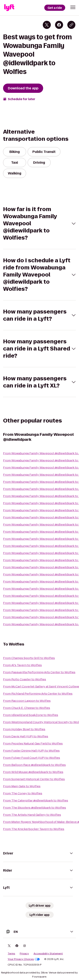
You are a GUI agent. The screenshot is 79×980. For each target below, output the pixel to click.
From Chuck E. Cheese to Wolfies (26, 708)
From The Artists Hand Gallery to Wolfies (32, 815)
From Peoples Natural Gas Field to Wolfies (33, 743)
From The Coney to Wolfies (22, 793)
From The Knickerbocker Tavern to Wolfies (33, 829)
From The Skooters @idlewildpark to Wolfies (34, 808)
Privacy (24, 953)
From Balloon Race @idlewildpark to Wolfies (34, 765)
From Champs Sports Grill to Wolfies (29, 658)
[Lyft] (9, 8)
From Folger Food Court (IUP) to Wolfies (31, 758)
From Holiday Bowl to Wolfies (24, 729)
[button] (73, 7)
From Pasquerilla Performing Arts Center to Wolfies (39, 672)
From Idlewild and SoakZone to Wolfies (30, 715)
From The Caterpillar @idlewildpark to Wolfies (35, 800)
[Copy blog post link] (71, 24)
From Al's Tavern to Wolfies (22, 665)
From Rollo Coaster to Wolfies (24, 679)
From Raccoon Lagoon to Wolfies (27, 701)
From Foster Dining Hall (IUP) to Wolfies (31, 751)
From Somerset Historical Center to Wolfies (34, 779)
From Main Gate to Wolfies (21, 786)
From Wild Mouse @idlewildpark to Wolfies (33, 772)
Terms (11, 953)
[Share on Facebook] (59, 24)
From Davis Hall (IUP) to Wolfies (25, 736)
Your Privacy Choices (21, 959)
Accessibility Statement (48, 953)
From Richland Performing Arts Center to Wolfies (37, 694)
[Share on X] (46, 24)
